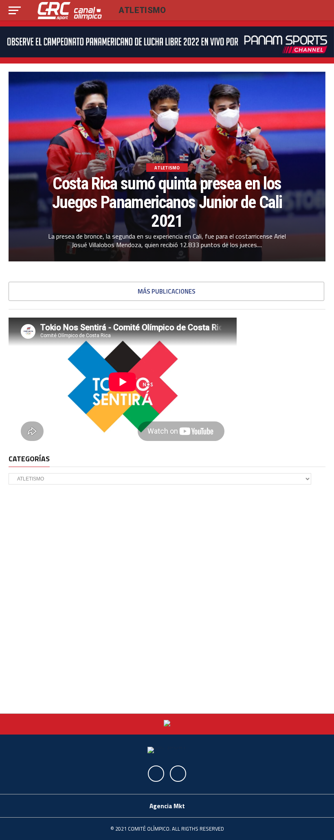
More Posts (166, 291)
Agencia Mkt (167, 806)
